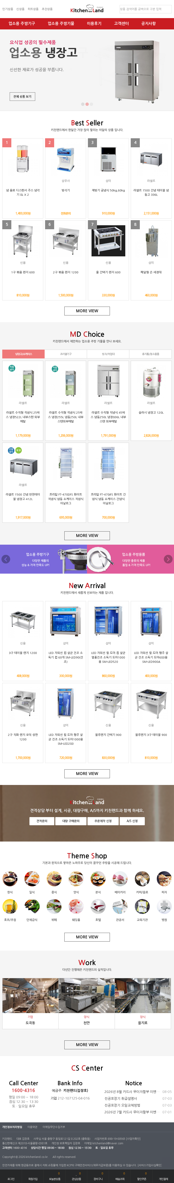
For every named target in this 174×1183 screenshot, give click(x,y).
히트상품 (33, 9)
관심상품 (76, 1176)
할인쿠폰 (141, 1176)
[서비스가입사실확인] (150, 1165)
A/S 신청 (132, 821)
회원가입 (32, 1179)
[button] (83, 104)
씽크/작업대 (108, 354)
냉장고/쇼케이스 (23, 354)
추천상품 (47, 9)
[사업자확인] (133, 1139)
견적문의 (41, 821)
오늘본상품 (54, 1176)
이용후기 (94, 24)
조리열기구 (65, 354)
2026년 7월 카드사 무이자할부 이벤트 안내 (138, 1112)
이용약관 (32, 1127)
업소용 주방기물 (61, 24)
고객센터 (121, 24)
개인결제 (163, 1179)
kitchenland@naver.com (107, 1143)
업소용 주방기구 (22, 24)
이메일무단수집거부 (54, 1127)
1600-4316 (23, 1090)
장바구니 (98, 1176)
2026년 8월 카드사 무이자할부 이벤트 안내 (138, 1091)
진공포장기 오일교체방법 (138, 1105)
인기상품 (7, 9)
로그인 (10, 1179)
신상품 (20, 9)
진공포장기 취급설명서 (138, 1098)
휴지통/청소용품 (150, 354)
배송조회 (120, 1176)
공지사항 (148, 24)
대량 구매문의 (71, 821)
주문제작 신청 (103, 821)
